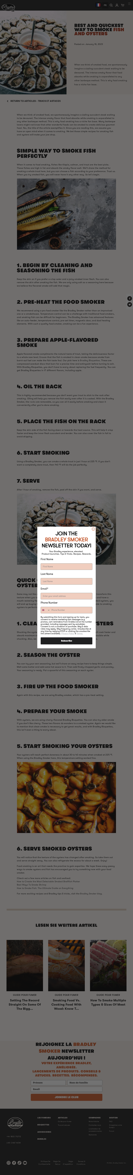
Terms (79, 633)
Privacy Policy (67, 633)
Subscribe (66, 641)
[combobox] (45, 610)
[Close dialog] (93, 529)
